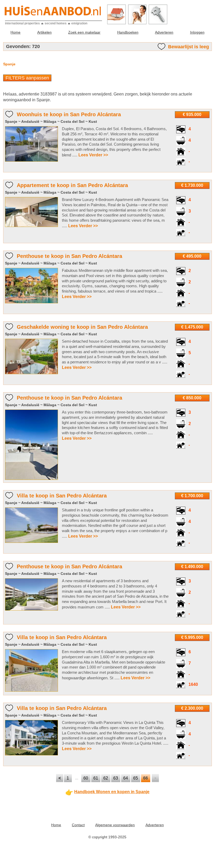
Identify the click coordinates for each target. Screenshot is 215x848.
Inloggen (197, 32)
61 (95, 778)
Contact (78, 825)
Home (15, 32)
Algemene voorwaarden (115, 825)
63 (115, 778)
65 (135, 778)
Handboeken (127, 32)
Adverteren (164, 32)
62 (105, 778)
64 (125, 778)
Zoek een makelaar (84, 32)
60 (85, 778)
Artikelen (44, 32)
